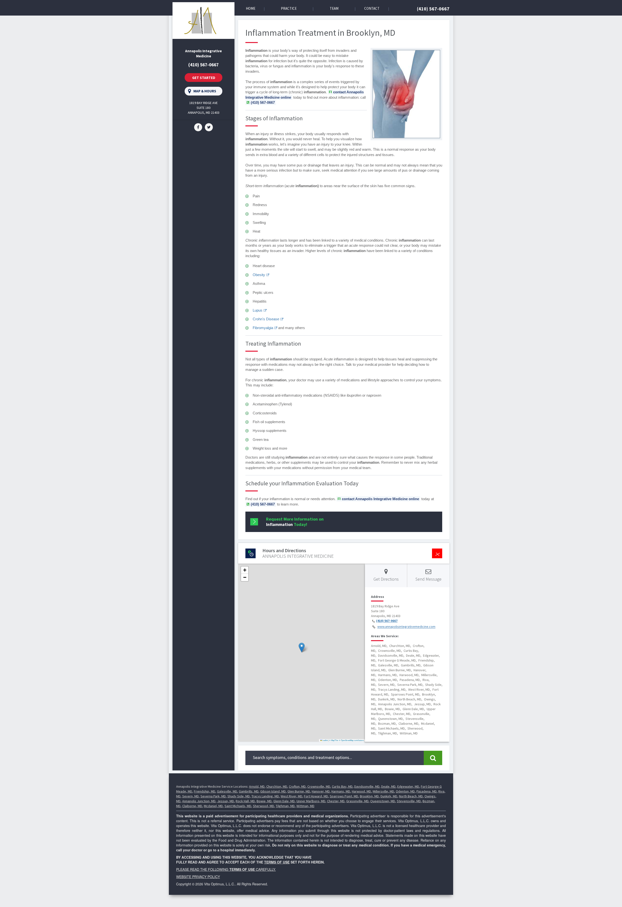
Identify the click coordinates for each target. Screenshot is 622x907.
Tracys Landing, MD (265, 796)
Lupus (257, 310)
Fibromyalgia (263, 328)
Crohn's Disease (266, 319)
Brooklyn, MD (369, 796)
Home (250, 8)
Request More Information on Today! (295, 521)
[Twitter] (209, 127)
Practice (289, 8)
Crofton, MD (297, 786)
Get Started (203, 77)
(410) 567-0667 (433, 9)
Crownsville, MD (318, 786)
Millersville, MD (383, 791)
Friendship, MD (204, 791)
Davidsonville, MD (367, 786)
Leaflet (325, 740)
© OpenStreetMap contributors (351, 740)
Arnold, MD (257, 786)
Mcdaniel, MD (213, 806)
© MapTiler (333, 740)
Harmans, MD (340, 791)
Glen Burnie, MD (298, 791)
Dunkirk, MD (388, 796)
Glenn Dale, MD (284, 801)
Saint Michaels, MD (238, 806)
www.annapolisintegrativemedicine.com (406, 627)
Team (334, 8)
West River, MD (291, 796)
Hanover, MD (321, 791)
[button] (302, 648)
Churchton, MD (276, 786)
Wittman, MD (305, 806)
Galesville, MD (227, 791)
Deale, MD (388, 786)
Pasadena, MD (426, 791)
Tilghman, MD (285, 806)
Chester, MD (336, 801)
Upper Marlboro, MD (310, 801)
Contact (372, 8)
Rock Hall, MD (245, 801)
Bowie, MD (264, 801)
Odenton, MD (405, 791)
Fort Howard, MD (316, 796)
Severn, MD (190, 796)
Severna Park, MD (213, 796)
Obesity (259, 275)
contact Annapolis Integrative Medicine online (380, 499)
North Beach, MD (411, 796)
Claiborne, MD (192, 806)
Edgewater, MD (408, 786)
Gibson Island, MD (273, 791)
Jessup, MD (225, 801)
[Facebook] (198, 127)
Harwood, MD (361, 791)
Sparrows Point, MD (344, 796)
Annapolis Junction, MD (199, 801)
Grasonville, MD (357, 801)
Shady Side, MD (238, 796)
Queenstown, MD (382, 801)
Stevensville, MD (409, 801)
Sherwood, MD (263, 806)
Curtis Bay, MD (342, 786)
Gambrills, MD (249, 791)
